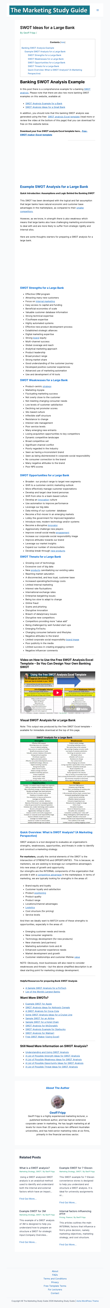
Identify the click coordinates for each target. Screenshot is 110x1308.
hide (63, 42)
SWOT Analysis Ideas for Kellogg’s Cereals (47, 1007)
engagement (62, 532)
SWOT (87, 89)
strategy (47, 386)
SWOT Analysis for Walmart (39, 1033)
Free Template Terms (55, 1286)
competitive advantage (50, 874)
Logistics (30, 907)
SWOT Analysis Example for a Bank (43, 103)
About (55, 1271)
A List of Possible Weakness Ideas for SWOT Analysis (53, 1059)
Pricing (62, 1217)
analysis (24, 92)
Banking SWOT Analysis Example (38, 48)
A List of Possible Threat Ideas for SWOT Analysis (51, 1066)
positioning (40, 893)
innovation (43, 499)
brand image (72, 639)
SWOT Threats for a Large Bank (43, 66)
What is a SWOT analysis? (34, 1167)
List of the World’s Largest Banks (42, 991)
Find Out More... (28, 1198)
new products (58, 550)
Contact (55, 1293)
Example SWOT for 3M (32, 1211)
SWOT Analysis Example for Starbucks (45, 1029)
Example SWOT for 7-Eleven (75, 1167)
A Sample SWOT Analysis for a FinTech (45, 988)
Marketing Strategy (27, 1172)
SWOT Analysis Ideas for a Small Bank (45, 107)
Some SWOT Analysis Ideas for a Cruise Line (48, 1014)
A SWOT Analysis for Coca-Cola (42, 1011)
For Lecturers (55, 1289)
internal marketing (45, 301)
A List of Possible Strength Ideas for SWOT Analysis (52, 1056)
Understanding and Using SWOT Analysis (47, 1052)
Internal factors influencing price (75, 1212)
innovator (53, 525)
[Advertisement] (42, 162)
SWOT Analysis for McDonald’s (41, 1025)
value (77, 957)
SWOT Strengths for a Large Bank (44, 55)
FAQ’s (55, 1275)
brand (36, 338)
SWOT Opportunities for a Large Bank (46, 62)
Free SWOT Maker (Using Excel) (42, 1036)
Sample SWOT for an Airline (39, 1018)
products (35, 570)
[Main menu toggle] (98, 10)
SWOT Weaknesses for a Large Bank (46, 59)
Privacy (55, 1282)
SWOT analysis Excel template (64, 116)
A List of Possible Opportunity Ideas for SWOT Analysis (54, 1063)
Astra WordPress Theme (87, 1301)
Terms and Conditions (55, 1278)
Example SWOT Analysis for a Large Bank (45, 51)
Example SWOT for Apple (38, 1003)
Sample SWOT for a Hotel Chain (42, 1022)
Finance (69, 1217)
